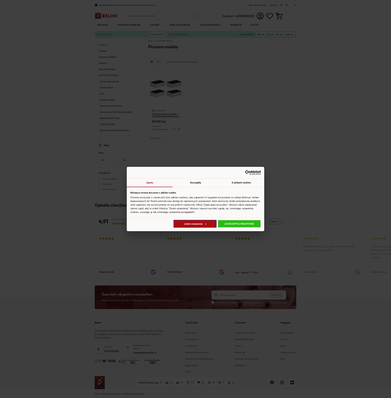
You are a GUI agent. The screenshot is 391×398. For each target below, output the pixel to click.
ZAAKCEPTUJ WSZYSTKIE (239, 223)
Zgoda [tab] (149, 182)
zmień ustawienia (193, 223)
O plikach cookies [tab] (241, 182)
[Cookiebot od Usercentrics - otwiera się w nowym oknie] (247, 172)
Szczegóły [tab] (195, 182)
